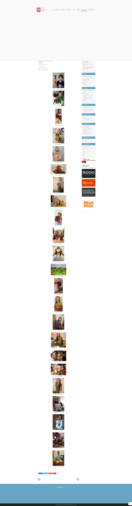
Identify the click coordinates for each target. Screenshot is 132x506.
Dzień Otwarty (91, 9)
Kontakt (78, 9)
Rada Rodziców (85, 99)
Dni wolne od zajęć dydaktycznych (88, 66)
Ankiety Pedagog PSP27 (86, 68)
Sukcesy (84, 151)
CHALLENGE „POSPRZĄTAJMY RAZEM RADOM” (87, 130)
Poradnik (84, 116)
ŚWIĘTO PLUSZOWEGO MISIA (87, 133)
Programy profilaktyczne (87, 118)
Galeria (84, 82)
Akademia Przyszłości (86, 119)
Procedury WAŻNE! (86, 93)
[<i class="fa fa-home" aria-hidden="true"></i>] (53, 10)
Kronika (84, 69)
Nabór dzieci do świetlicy (86, 132)
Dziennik (57, 9)
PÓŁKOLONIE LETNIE (86, 126)
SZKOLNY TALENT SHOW (87, 127)
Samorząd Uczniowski (86, 79)
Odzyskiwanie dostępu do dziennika (88, 90)
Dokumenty (68, 9)
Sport (83, 149)
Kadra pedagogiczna (86, 61)
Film (83, 155)
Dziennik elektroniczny (86, 107)
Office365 (62, 9)
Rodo (74, 9)
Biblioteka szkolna (85, 80)
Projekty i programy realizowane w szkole (88, 65)
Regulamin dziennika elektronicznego (88, 77)
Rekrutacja (84, 9)
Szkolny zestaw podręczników (87, 76)
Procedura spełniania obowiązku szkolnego (88, 96)
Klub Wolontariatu (85, 140)
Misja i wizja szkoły (86, 62)
